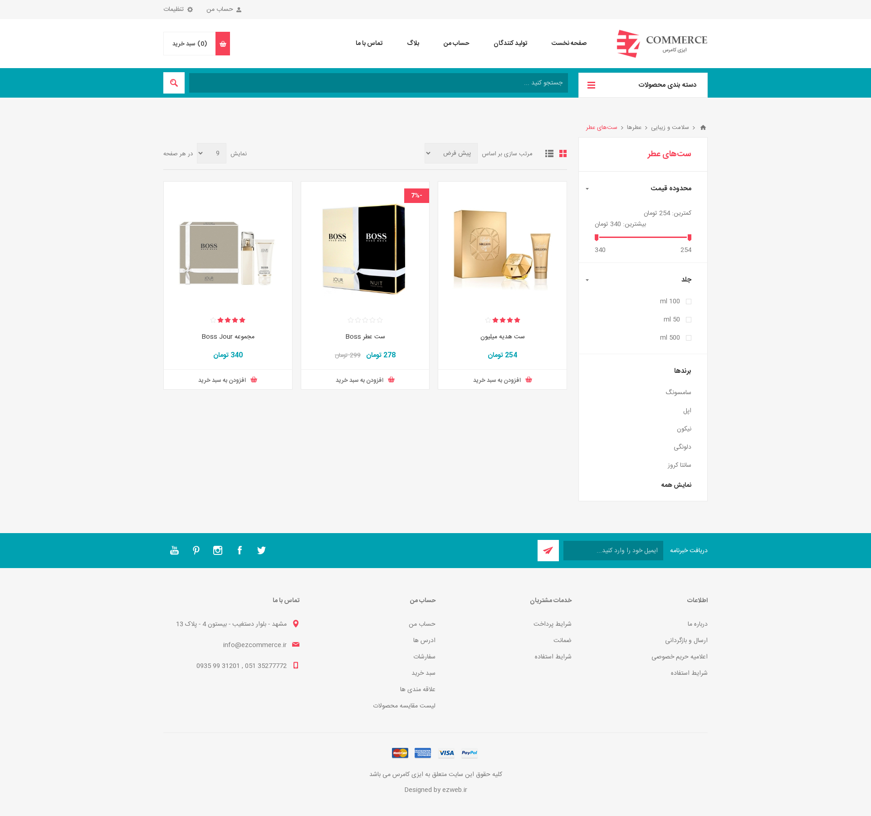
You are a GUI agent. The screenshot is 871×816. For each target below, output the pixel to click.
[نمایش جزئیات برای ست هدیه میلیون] (502, 246)
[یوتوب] (174, 550)
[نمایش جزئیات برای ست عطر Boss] (365, 246)
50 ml (672, 319)
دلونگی (682, 447)
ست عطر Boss (365, 336)
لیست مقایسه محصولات (404, 706)
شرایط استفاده (689, 673)
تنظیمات (173, 9)
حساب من (219, 9)
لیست (549, 153)
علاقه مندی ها (418, 689)
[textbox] (378, 83)
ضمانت (562, 640)
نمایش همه (676, 485)
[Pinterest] (196, 550)
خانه (703, 127)
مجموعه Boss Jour (227, 336)
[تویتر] (261, 550)
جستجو (174, 83)
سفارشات (424, 657)
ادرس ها (424, 640)
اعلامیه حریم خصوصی (679, 657)
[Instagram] (217, 550)
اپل (687, 411)
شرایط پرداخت (552, 624)
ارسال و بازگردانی (686, 640)
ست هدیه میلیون (502, 336)
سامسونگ (678, 392)
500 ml (670, 337)
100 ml (670, 301)
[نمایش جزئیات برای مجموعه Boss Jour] (228, 246)
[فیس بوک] (239, 550)
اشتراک (548, 550)
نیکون (684, 429)
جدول (563, 153)
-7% (416, 196)
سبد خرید (423, 673)
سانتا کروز (679, 465)
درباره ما (698, 624)
